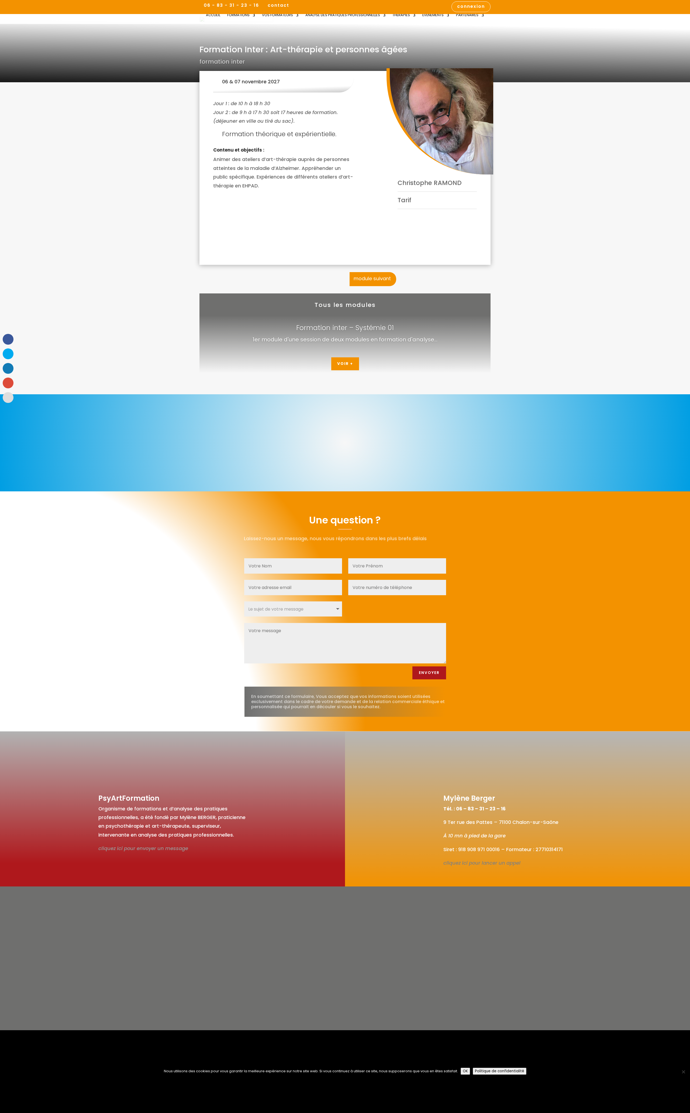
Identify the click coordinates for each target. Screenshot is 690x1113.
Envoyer (429, 672)
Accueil (213, 15)
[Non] (683, 1071)
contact (278, 5)
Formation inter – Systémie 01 (345, 328)
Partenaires (467, 15)
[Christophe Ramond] (440, 121)
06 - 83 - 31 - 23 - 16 (231, 5)
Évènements (433, 15)
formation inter (222, 61)
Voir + (345, 363)
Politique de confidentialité (499, 1071)
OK (465, 1071)
